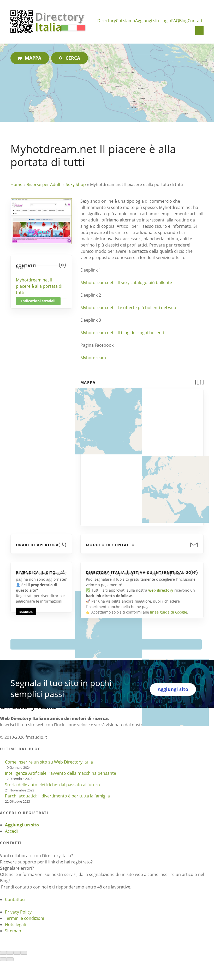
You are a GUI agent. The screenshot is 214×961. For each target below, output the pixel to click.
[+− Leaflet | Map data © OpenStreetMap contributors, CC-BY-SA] (142, 454)
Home (16, 184)
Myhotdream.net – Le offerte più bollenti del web (128, 307)
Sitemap (13, 931)
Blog (183, 20)
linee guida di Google (168, 612)
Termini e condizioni (24, 918)
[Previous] (3, 959)
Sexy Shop (76, 184)
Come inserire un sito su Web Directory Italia (49, 762)
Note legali (15, 924)
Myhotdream (93, 358)
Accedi (11, 831)
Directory (106, 20)
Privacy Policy (18, 912)
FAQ (175, 20)
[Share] (10, 953)
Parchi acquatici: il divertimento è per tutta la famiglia (57, 796)
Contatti (196, 20)
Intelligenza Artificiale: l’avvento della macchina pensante (60, 773)
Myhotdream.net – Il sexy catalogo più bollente (126, 282)
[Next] (10, 959)
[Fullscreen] (17, 953)
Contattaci (15, 899)
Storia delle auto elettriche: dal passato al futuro (52, 785)
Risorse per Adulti (44, 184)
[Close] (3, 953)
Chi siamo (125, 20)
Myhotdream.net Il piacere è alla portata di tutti (39, 286)
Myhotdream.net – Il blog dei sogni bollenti (122, 332)
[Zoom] (23, 953)
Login (165, 20)
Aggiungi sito (147, 20)
